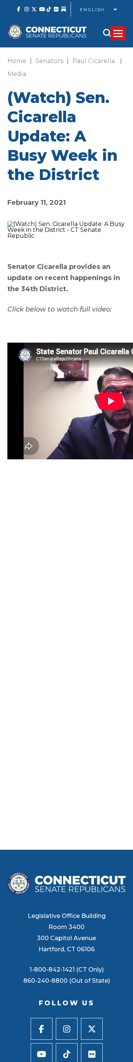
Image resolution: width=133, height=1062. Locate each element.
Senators (49, 60)
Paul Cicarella (94, 60)
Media (17, 73)
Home (16, 60)
